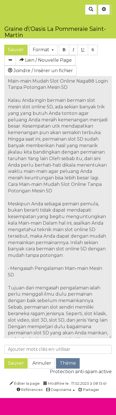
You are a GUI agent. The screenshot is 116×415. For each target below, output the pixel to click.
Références (31, 389)
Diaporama (61, 389)
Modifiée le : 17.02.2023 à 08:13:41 (76, 383)
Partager (90, 389)
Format (42, 49)
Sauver (16, 49)
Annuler (41, 363)
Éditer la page (26, 383)
